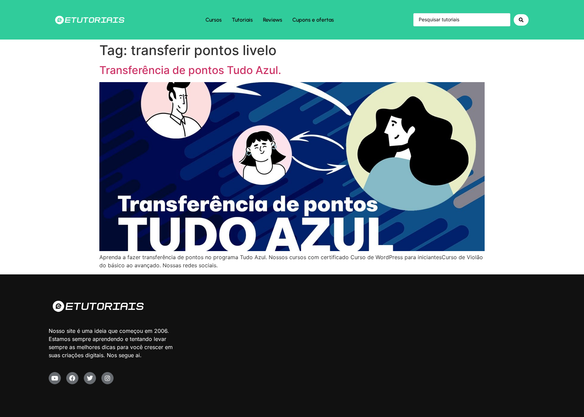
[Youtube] (55, 378)
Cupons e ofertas (313, 20)
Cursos (213, 20)
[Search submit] (521, 20)
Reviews (272, 20)
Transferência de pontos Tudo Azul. (190, 70)
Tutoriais (242, 20)
